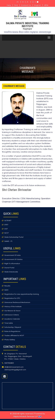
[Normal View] (37, 2)
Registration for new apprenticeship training (21, 294)
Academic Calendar (12, 319)
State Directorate (11, 272)
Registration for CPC (12, 298)
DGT (6, 229)
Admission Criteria (11, 315)
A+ (18, 2)
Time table (8, 323)
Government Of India (12, 255)
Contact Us (26, 5)
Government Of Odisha (13, 259)
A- (28, 2)
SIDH (6, 290)
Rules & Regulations (12, 331)
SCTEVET (7, 220)
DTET (6, 225)
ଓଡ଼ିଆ (46, 5)
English (37, 5)
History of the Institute (12, 306)
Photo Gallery (9, 340)
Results (7, 286)
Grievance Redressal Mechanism (17, 302)
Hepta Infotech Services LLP (25, 416)
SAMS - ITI (8, 241)
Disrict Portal (9, 268)
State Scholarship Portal (13, 237)
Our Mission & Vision (12, 311)
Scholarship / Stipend (12, 327)
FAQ (16, 5)
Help (9, 5)
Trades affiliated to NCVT (14, 335)
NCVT (6, 233)
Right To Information (12, 263)
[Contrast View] (33, 2)
